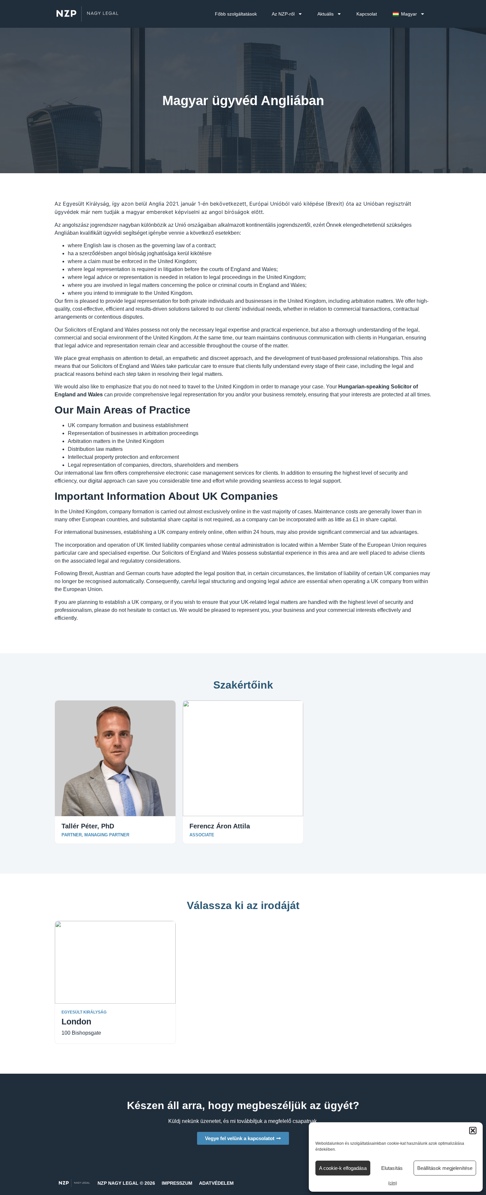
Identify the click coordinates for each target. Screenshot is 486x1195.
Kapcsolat (366, 14)
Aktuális (325, 14)
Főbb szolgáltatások (236, 14)
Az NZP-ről (283, 14)
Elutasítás (392, 1168)
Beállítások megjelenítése (444, 1168)
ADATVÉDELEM (216, 1183)
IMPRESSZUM (177, 1183)
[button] (472, 1130)
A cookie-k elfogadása (343, 1168)
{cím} (392, 1183)
